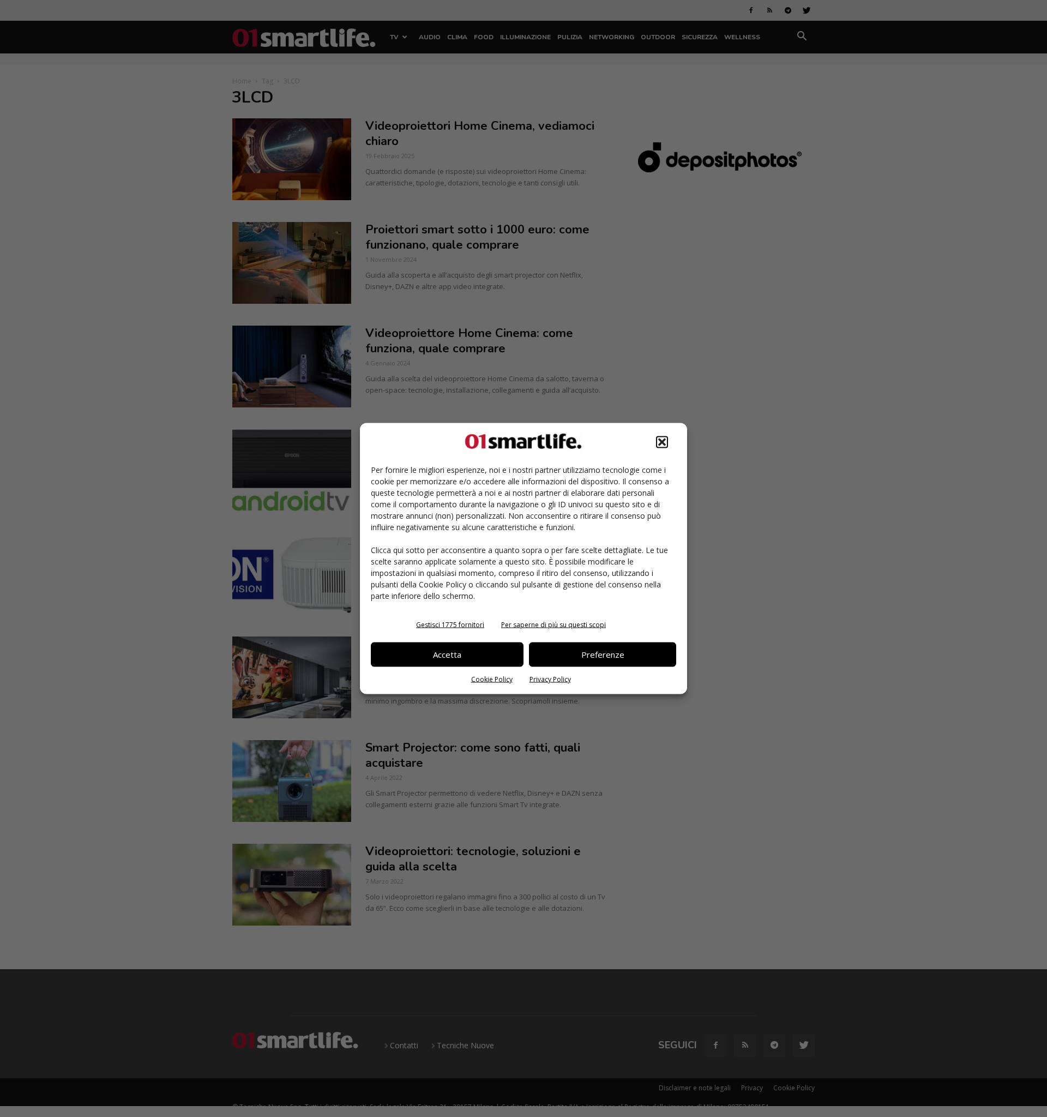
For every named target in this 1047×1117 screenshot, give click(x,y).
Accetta (447, 654)
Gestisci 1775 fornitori (450, 624)
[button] (662, 441)
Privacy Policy (550, 678)
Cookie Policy (492, 678)
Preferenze (602, 654)
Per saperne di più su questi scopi (553, 624)
